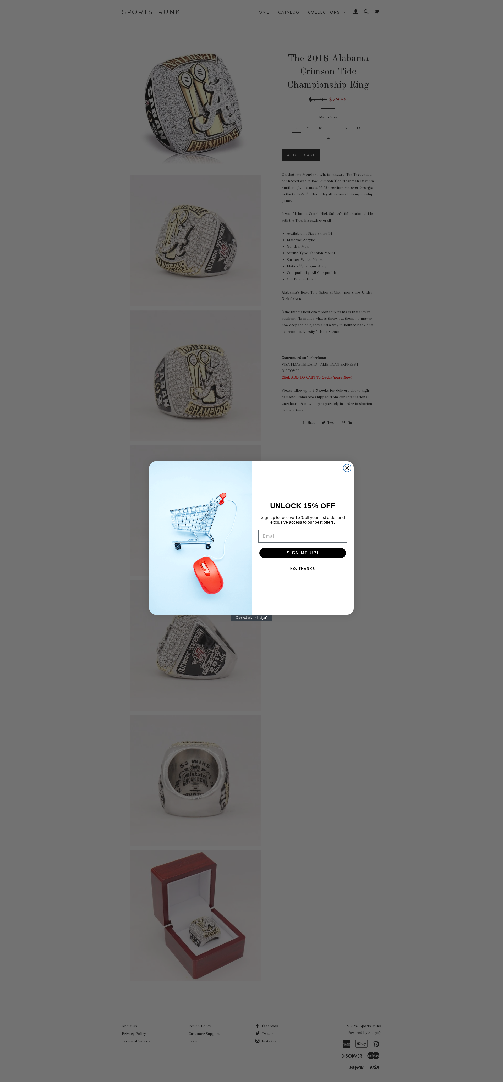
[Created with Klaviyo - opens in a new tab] (251, 618)
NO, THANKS (302, 569)
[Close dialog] (347, 468)
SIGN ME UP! (303, 553)
